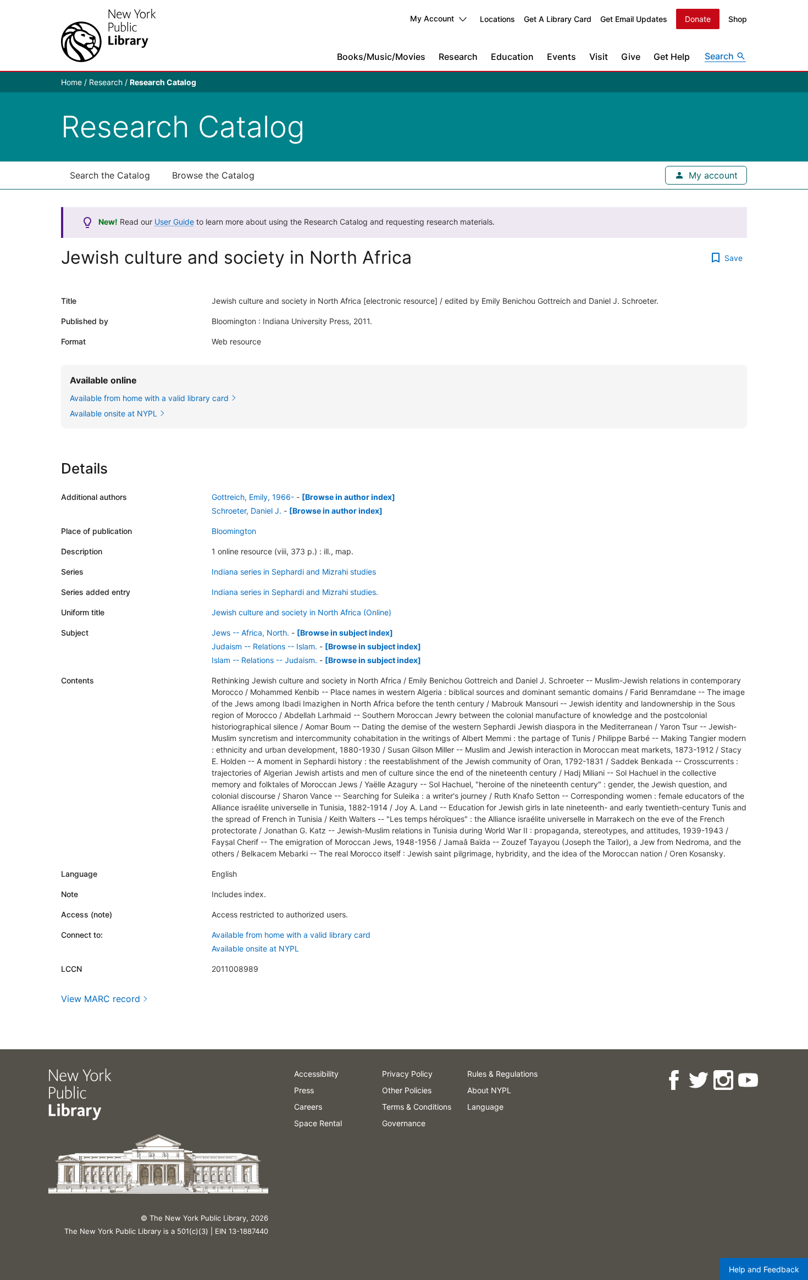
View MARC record (100, 998)
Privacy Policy (407, 1073)
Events (561, 56)
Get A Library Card (557, 19)
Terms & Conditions (416, 1106)
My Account (432, 18)
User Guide (174, 221)
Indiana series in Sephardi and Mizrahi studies (294, 571)
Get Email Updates (633, 19)
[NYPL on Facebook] (673, 1080)
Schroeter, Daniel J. (246, 510)
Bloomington (234, 531)
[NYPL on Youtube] (747, 1080)
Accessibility (316, 1073)
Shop (737, 19)
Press (304, 1090)
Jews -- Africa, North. (250, 632)
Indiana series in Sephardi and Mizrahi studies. (295, 592)
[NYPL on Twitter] (698, 1080)
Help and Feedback (764, 1269)
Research (458, 56)
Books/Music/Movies (381, 56)
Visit (598, 56)
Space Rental (318, 1123)
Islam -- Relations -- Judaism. (264, 660)
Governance (403, 1123)
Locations (497, 19)
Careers (308, 1106)
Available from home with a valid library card (291, 934)
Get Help (672, 56)
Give (630, 56)
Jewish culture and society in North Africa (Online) (301, 612)
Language (485, 1106)
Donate (698, 19)
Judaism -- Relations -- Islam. (264, 646)
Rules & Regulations (502, 1073)
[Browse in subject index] (345, 632)
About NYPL (489, 1090)
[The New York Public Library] (108, 35)
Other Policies (406, 1090)
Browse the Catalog (213, 175)
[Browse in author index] (348, 497)
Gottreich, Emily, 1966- (253, 497)
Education (512, 56)
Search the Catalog (110, 175)
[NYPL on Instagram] (722, 1080)
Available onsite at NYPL (255, 948)
